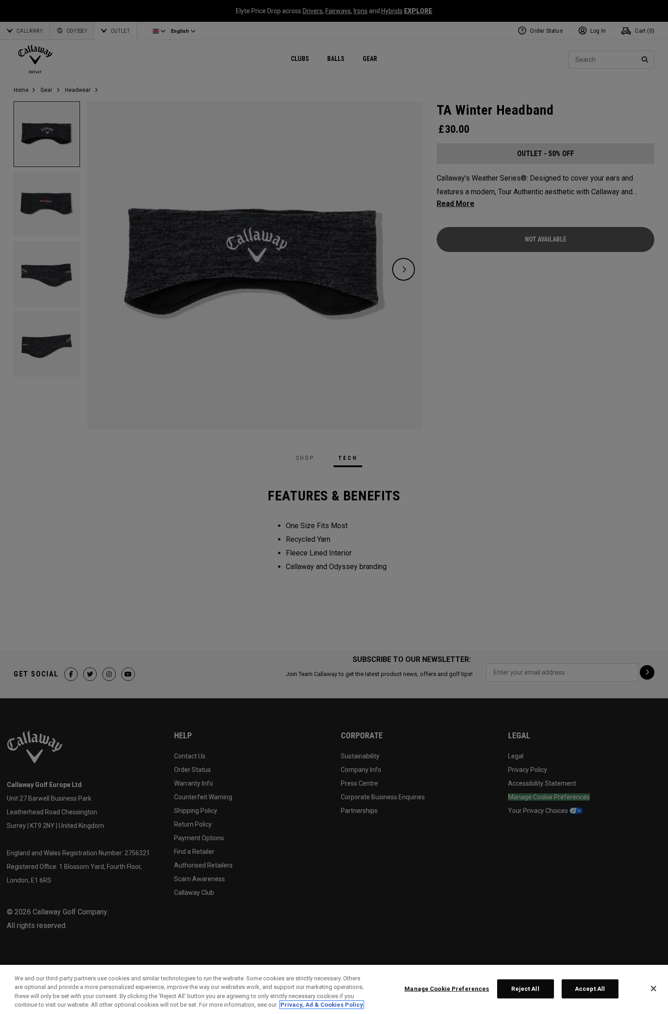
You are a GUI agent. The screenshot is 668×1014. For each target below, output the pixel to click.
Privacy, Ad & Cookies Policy (321, 1004)
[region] (334, 989)
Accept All (590, 988)
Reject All (525, 988)
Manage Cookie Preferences (446, 988)
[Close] (653, 989)
